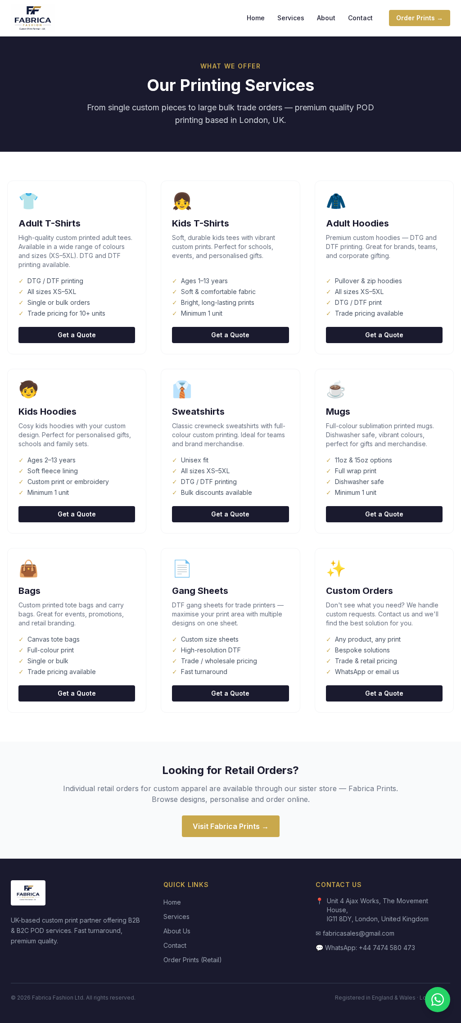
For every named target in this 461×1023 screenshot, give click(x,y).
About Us (176, 931)
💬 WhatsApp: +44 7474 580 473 (365, 947)
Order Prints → (419, 18)
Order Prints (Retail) (192, 960)
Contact (360, 18)
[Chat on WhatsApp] (437, 999)
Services (290, 18)
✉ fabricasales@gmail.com (355, 933)
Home (256, 18)
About (326, 18)
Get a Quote (77, 335)
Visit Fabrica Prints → (231, 826)
